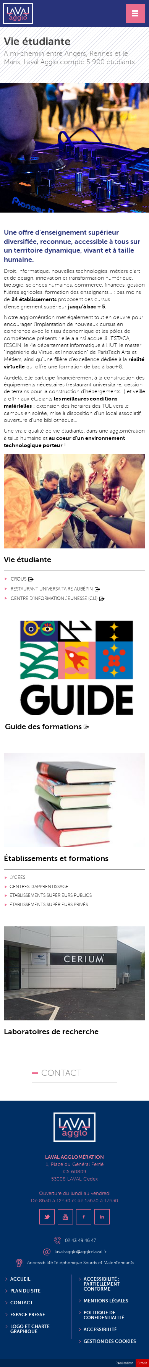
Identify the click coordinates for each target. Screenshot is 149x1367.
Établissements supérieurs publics (51, 895)
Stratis (142, 1363)
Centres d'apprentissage (39, 886)
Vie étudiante (27, 560)
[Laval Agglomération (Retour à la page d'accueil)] (18, 13)
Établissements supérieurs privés (49, 904)
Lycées (17, 877)
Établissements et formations (56, 859)
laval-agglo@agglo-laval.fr (81, 1251)
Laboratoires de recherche (51, 1032)
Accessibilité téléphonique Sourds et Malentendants (80, 1262)
